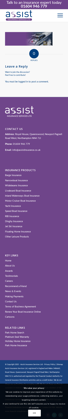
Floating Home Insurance (18, 231)
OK (34, 413)
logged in (23, 82)
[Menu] (58, 15)
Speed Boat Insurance (16, 211)
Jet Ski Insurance (13, 226)
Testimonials (11, 276)
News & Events (13, 291)
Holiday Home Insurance (18, 341)
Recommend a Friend (16, 286)
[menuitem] (58, 15)
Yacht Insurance (13, 206)
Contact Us (11, 301)
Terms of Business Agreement (20, 306)
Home (8, 261)
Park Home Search (14, 333)
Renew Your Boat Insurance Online (23, 312)
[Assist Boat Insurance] (28, 15)
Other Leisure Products (17, 237)
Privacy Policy (49, 364)
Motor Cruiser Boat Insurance (20, 201)
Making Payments (14, 296)
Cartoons (10, 317)
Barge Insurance (13, 175)
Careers (9, 281)
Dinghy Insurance (14, 221)
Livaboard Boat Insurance (18, 191)
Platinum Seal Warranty (17, 337)
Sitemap (60, 364)
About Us (10, 266)
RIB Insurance (12, 216)
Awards (9, 271)
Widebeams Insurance (16, 185)
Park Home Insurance (16, 345)
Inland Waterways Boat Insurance (22, 196)
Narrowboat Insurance (16, 180)
